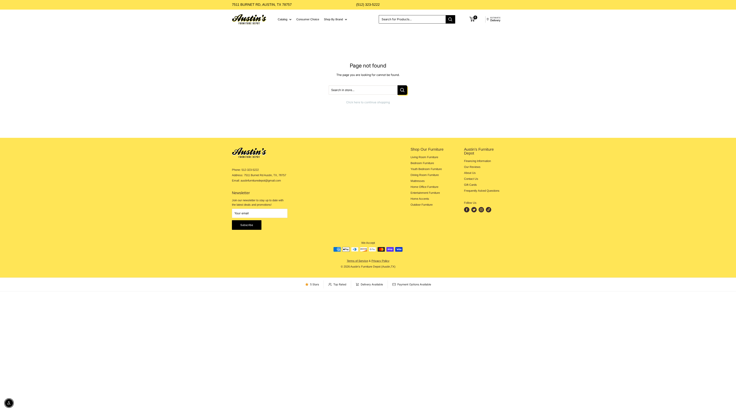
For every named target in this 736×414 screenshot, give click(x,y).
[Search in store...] (402, 90)
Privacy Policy (380, 260)
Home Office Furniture (424, 186)
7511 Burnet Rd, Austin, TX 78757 (262, 5)
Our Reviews (472, 166)
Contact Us (471, 178)
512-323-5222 (250, 169)
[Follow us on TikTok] (488, 210)
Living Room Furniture (424, 157)
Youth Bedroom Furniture (426, 169)
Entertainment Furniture (425, 192)
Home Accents (420, 198)
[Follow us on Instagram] (481, 210)
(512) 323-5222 (368, 5)
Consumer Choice (307, 19)
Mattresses (418, 180)
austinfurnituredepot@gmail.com (261, 180)
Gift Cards (470, 184)
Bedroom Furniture (422, 163)
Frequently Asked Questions (481, 190)
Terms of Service (357, 260)
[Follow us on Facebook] (466, 210)
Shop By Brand (333, 19)
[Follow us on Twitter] (474, 210)
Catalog (282, 19)
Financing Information (477, 161)
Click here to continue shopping (368, 102)
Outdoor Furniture (422, 204)
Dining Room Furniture (425, 175)
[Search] (450, 19)
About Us (470, 172)
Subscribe (246, 225)
